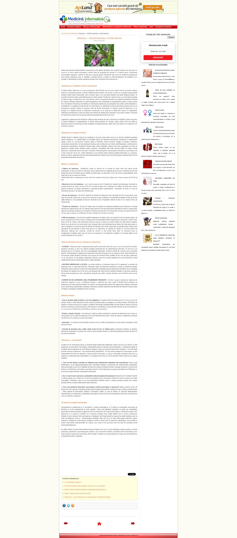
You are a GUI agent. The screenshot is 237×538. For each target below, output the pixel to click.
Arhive (116, 535)
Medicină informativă (66, 14)
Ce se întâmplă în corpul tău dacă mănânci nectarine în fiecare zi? (164, 238)
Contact (127, 535)
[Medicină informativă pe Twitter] (68, 507)
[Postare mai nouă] (65, 524)
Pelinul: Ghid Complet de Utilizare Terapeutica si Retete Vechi (85, 490)
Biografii (121, 535)
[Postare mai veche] (133, 524)
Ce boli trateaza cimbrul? (73, 482)
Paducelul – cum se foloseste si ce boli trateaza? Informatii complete (87, 497)
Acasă (63, 33)
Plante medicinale (72, 33)
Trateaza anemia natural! (163, 161)
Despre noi (134, 535)
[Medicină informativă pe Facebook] (64, 507)
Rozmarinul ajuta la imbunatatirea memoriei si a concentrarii (85, 486)
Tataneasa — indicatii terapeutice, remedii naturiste (99, 38)
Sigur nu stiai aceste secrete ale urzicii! (78, 493)
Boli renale (158, 144)
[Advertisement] (79, 454)
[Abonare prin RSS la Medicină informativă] (73, 507)
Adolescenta (159, 127)
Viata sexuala (159, 110)
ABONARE (158, 57)
